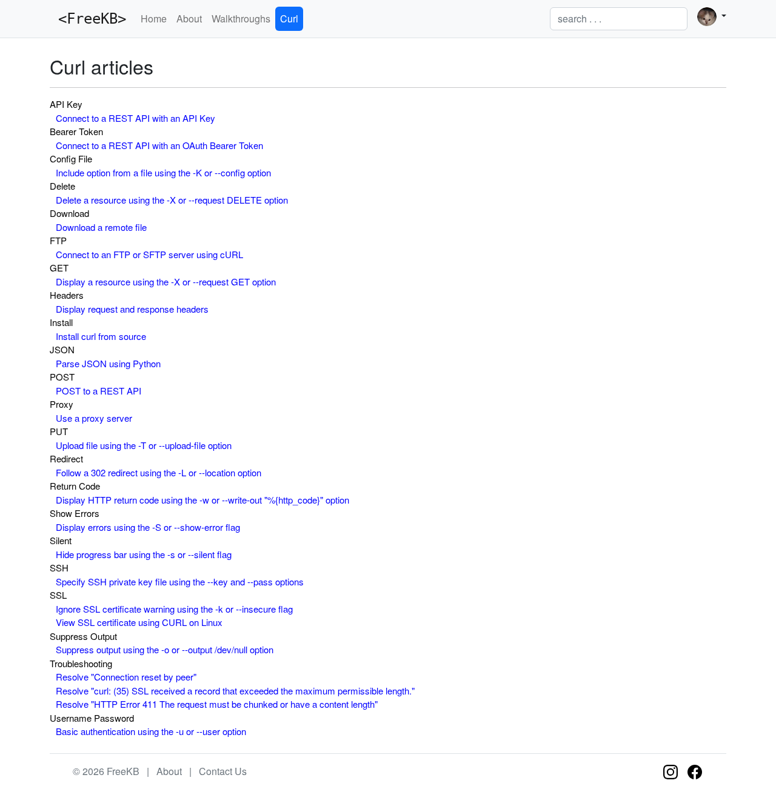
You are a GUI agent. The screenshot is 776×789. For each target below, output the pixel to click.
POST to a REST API (98, 390)
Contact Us (223, 771)
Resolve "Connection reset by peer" (126, 676)
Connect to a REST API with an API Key (135, 118)
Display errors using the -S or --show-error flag (148, 527)
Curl (289, 18)
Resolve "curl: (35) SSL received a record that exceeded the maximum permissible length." (235, 690)
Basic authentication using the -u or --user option (151, 731)
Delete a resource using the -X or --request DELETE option (172, 199)
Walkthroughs (241, 18)
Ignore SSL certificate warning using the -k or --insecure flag (174, 608)
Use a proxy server (94, 417)
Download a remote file (101, 227)
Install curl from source (101, 336)
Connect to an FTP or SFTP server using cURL (149, 254)
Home (154, 18)
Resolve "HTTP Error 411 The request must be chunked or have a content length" (217, 703)
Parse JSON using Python (108, 363)
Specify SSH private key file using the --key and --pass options (180, 581)
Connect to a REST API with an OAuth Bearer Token (159, 145)
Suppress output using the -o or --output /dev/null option (164, 649)
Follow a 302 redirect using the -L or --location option (158, 472)
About (189, 18)
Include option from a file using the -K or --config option (163, 172)
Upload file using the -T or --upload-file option (144, 445)
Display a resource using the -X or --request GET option (166, 281)
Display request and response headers (132, 308)
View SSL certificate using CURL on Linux (139, 622)
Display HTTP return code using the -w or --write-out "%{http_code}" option (202, 499)
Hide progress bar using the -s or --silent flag (144, 554)
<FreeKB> (88, 18)
